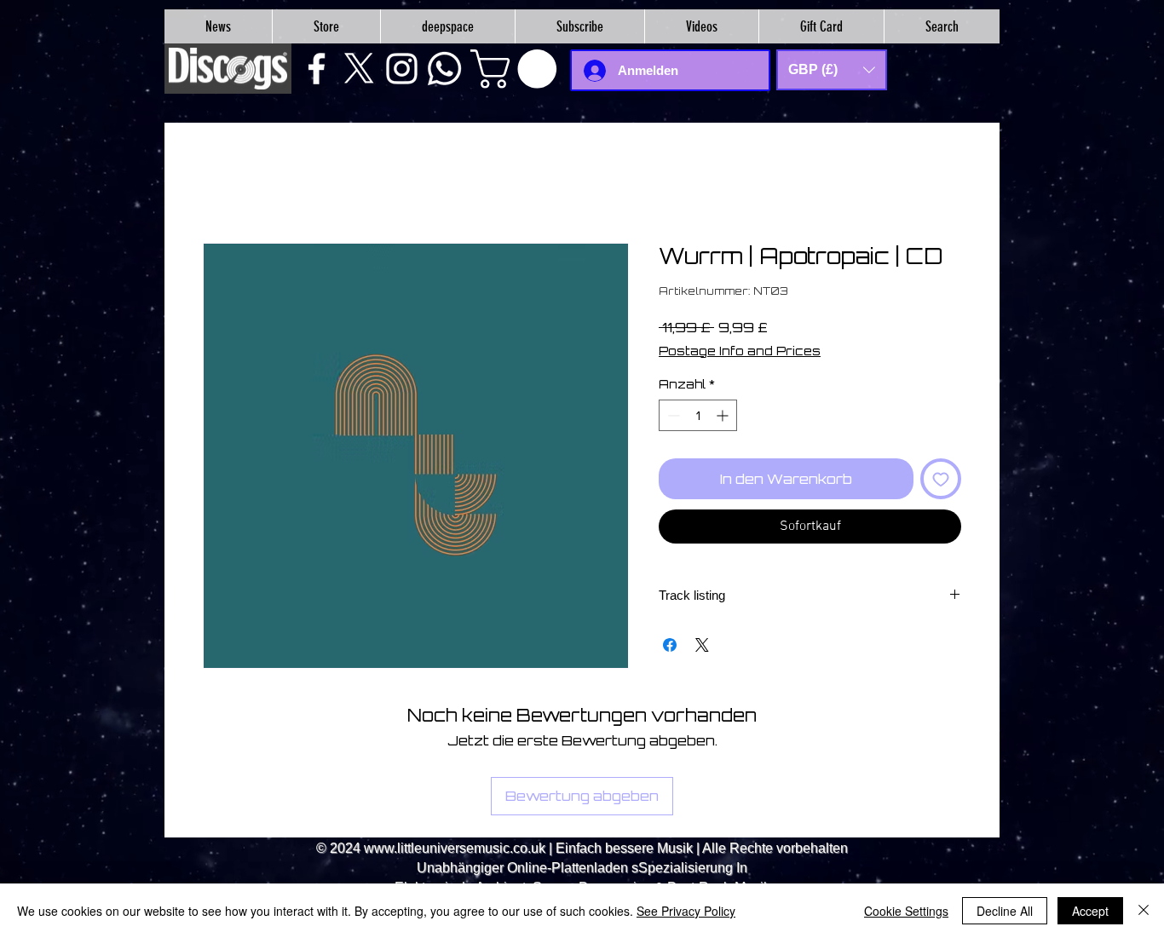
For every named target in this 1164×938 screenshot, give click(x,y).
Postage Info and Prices (740, 350)
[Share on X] (702, 645)
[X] (359, 68)
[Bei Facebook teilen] (670, 645)
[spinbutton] (698, 415)
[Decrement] (672, 415)
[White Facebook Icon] (316, 68)
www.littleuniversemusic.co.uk (454, 848)
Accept (1090, 910)
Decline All (1005, 910)
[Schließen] (1143, 910)
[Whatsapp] (444, 68)
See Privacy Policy (686, 910)
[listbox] (831, 69)
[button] (518, 69)
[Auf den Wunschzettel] (940, 478)
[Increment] (724, 415)
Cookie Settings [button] (906, 910)
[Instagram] (402, 68)
